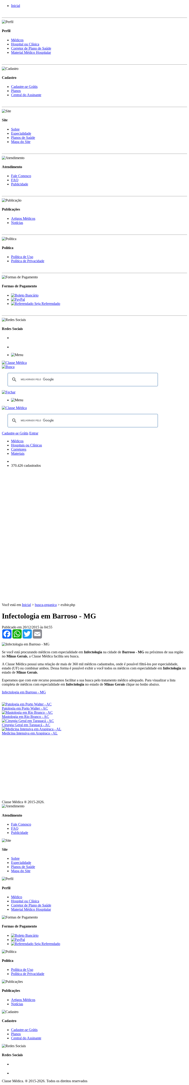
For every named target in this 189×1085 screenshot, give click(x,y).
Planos (16, 91)
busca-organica (46, 605)
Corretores (18, 449)
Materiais (17, 453)
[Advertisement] (94, 503)
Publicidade (19, 184)
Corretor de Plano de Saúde (31, 48)
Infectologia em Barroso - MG (24, 692)
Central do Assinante (26, 95)
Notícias (17, 223)
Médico (16, 897)
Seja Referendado (46, 304)
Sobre (15, 129)
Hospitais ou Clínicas (26, 445)
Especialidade (21, 133)
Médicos (17, 40)
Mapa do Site (20, 142)
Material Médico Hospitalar (31, 52)
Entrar (33, 433)
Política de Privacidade (27, 261)
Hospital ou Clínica (25, 44)
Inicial (15, 6)
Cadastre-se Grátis (24, 87)
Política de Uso (22, 257)
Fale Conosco (21, 176)
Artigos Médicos (23, 218)
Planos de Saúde (23, 138)
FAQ (14, 180)
